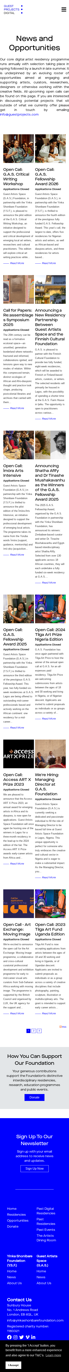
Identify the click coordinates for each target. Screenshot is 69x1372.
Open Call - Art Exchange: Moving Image (17, 929)
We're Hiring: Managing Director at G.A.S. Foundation (47, 784)
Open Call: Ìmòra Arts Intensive (13, 471)
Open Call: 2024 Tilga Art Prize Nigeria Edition (50, 635)
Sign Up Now (34, 1168)
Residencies (16, 1214)
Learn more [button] (53, 1355)
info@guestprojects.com (19, 114)
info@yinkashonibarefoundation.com (35, 1320)
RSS (64, 1027)
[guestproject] (13, 9)
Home (11, 1209)
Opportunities (18, 1220)
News (11, 1277)
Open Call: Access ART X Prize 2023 (17, 780)
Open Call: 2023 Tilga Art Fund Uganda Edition (50, 929)
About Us (14, 1283)
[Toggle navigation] (64, 9)
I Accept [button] (13, 1365)
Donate (34, 1097)
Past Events (46, 1230)
